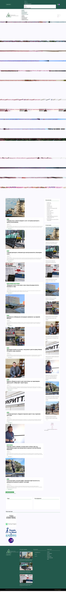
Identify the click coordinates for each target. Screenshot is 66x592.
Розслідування (24, 17)
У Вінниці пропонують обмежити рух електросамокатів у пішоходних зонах (19, 41)
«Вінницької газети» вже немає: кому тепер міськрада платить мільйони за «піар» (21, 51)
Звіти (48, 559)
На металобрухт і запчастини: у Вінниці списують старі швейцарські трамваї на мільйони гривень (26, 158)
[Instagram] (59, 4)
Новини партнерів (25, 19)
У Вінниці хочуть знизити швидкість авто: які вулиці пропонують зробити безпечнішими (23, 22)
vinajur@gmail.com (37, 552)
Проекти (23, 16)
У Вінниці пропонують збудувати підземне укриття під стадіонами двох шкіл (20, 99)
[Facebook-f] (57, 4)
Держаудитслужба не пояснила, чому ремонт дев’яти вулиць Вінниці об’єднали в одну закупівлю (25, 70)
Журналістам (24, 18)
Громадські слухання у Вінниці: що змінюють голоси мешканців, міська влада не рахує (23, 167)
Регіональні (18, 283)
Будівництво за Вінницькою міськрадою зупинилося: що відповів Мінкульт (19, 60)
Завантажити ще (10, 492)
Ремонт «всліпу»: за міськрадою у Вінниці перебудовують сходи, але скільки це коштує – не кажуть (26, 177)
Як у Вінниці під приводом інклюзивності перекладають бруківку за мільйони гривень (22, 129)
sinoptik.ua (55, 429)
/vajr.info (36, 556)
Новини (23, 15)
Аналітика (8, 283)
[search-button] (58, 16)
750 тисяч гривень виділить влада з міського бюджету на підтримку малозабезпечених (23, 187)
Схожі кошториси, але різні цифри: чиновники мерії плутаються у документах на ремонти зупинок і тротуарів (29, 119)
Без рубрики (11, 283)
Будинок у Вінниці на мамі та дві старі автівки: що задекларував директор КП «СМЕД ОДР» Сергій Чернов (28, 80)
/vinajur (36, 554)
